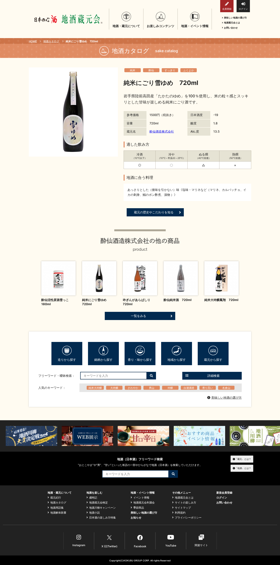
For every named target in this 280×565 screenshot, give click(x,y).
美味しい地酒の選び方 (235, 17)
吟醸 (170, 387)
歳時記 (93, 497)
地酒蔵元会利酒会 (144, 502)
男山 (151, 387)
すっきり (170, 70)
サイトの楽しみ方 (185, 502)
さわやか (133, 387)
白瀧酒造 (189, 387)
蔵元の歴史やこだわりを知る (154, 212)
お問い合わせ (231, 27)
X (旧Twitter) (109, 546)
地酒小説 (94, 512)
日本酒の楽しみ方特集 (102, 517)
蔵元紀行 (55, 497)
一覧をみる (138, 316)
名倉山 (226, 387)
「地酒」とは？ (243, 468)
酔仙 (151, 70)
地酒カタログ (51, 41)
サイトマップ (183, 507)
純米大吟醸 (95, 387)
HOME (33, 41)
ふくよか (188, 70)
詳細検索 (213, 376)
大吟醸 (114, 387)
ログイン (243, 8)
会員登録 (226, 8)
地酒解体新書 (58, 512)
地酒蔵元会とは (232, 22)
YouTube (170, 545)
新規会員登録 (224, 492)
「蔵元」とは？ (243, 459)
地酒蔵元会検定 (98, 502)
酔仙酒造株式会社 (162, 131)
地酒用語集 (57, 507)
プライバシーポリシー (188, 517)
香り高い (207, 387)
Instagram (78, 545)
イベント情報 (141, 497)
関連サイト (201, 545)
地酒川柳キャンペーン (102, 507)
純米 (132, 70)
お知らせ (136, 517)
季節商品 (138, 507)
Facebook (140, 546)
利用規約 (180, 512)
